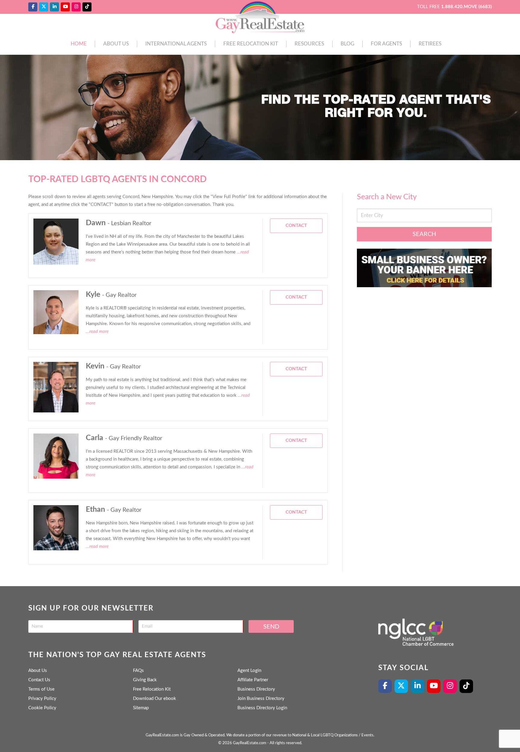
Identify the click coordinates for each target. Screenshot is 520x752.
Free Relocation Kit (250, 43)
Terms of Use (41, 689)
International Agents (176, 43)
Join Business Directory (260, 698)
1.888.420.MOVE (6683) (466, 7)
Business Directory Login (262, 708)
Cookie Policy (42, 708)
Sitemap (141, 708)
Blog (347, 43)
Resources (309, 43)
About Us (116, 43)
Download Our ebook (154, 698)
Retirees (430, 43)
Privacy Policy (42, 698)
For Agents (386, 43)
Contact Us (39, 680)
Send (271, 627)
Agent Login (249, 670)
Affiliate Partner (252, 680)
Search (424, 234)
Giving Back (145, 680)
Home (79, 43)
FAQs (138, 670)
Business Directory (256, 689)
